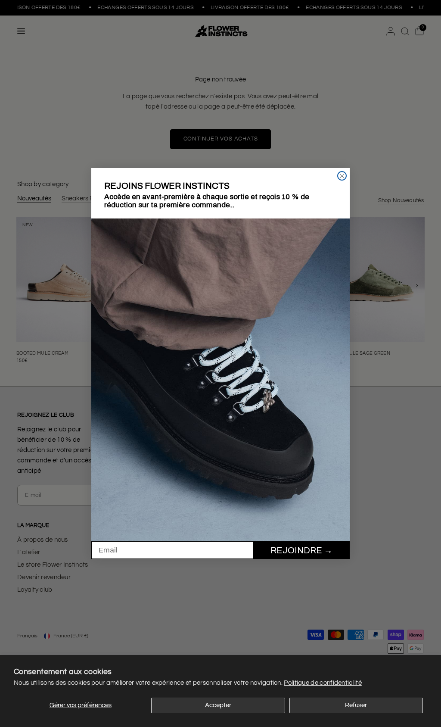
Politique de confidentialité (322, 683)
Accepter (218, 705)
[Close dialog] (342, 176)
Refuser (356, 705)
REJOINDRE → (301, 550)
